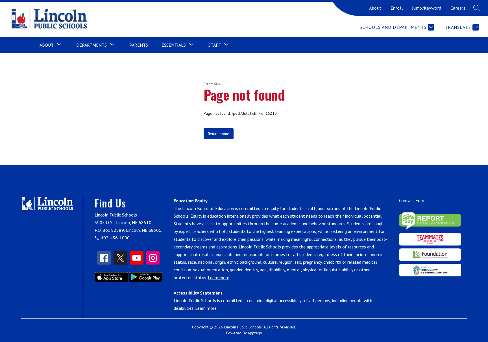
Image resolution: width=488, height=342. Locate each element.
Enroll (397, 8)
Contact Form (412, 200)
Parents (138, 45)
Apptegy (255, 332)
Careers (458, 8)
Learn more (218, 277)
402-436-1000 (115, 238)
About (375, 8)
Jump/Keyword (426, 8)
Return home (218, 133)
